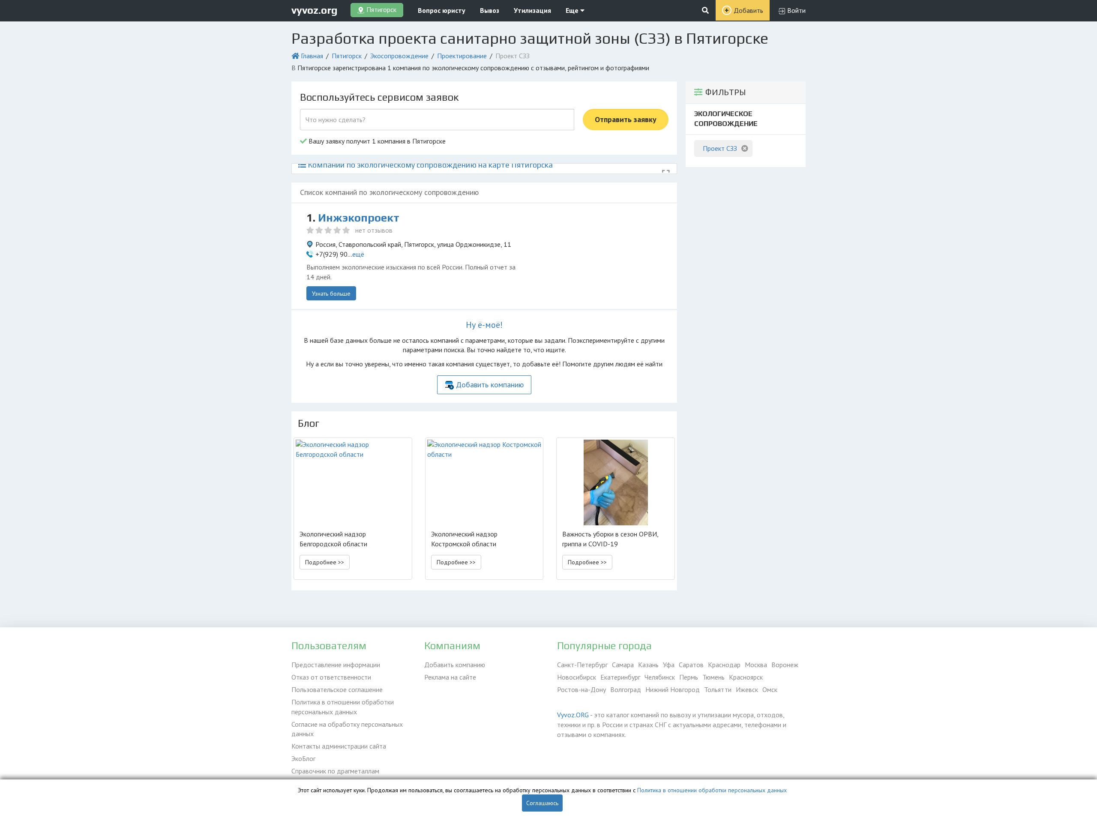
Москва (756, 664)
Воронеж (784, 664)
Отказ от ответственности (331, 677)
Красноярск (746, 677)
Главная (312, 55)
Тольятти (717, 689)
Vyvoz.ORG (573, 714)
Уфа (668, 664)
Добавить (748, 10)
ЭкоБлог (303, 758)
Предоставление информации (335, 664)
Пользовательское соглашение (337, 689)
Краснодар (724, 664)
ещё (358, 254)
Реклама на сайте (450, 677)
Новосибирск (576, 677)
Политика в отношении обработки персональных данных (342, 707)
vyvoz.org (314, 10)
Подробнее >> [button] (324, 562)
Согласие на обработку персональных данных (347, 729)
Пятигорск (347, 55)
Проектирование (462, 55)
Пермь (688, 677)
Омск (769, 689)
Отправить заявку (625, 119)
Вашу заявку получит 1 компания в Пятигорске (376, 141)
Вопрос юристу (441, 10)
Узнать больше (331, 293)
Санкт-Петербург (582, 664)
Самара (623, 664)
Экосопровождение (399, 55)
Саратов (691, 664)
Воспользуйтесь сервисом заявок (379, 97)
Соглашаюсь (542, 803)
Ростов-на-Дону (581, 689)
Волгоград (625, 689)
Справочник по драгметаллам (335, 771)
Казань (648, 664)
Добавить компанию (490, 385)
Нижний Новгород (672, 689)
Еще (573, 10)
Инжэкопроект (358, 217)
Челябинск (659, 677)
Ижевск (747, 689)
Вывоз (489, 10)
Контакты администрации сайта (338, 746)
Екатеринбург (620, 677)
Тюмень (713, 677)
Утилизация (532, 10)
